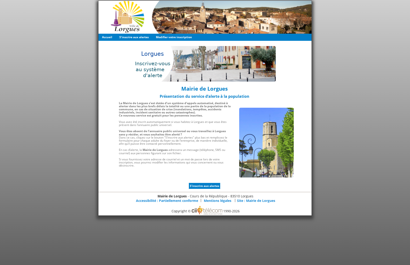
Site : (256, 200)
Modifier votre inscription (174, 37)
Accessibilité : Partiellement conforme (167, 200)
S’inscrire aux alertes (134, 37)
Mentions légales (217, 200)
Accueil (107, 37)
